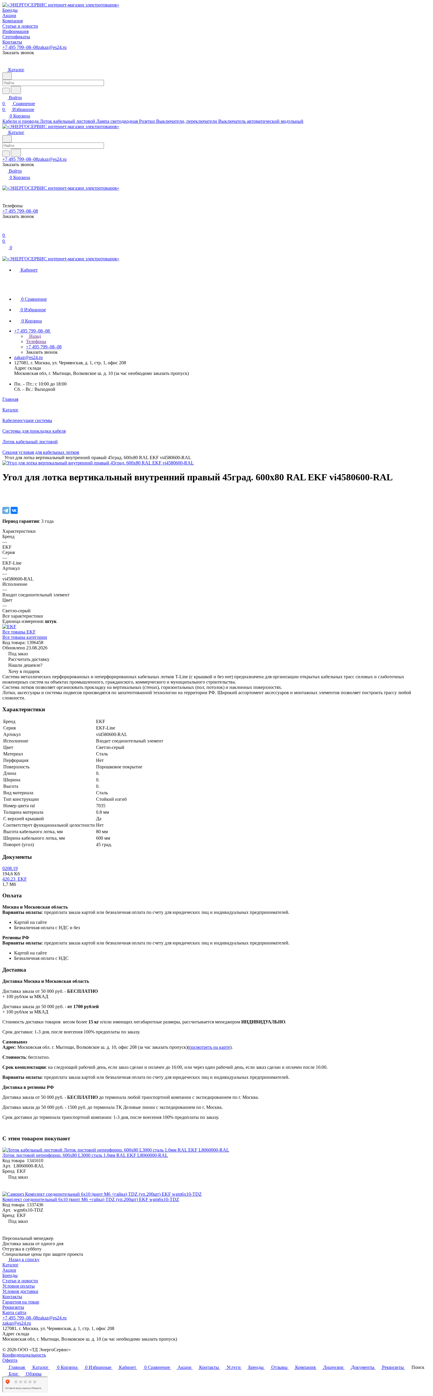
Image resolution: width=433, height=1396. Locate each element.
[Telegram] (5, 510)
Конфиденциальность (24, 1354)
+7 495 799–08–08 (20, 47)
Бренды (10, 1275)
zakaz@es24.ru (52, 47)
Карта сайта (14, 1312)
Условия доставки (20, 1291)
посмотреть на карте (209, 1047)
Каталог (10, 1264)
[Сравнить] (5, 498)
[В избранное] (5, 492)
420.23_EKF (14, 878)
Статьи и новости (20, 1280)
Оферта (9, 1360)
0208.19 (10, 868)
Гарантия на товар (20, 1301)
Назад (34, 336)
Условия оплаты (18, 1286)
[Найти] (16, 90)
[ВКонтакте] (14, 510)
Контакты (12, 1296)
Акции (9, 1270)
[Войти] (5, 229)
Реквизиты (13, 1307)
